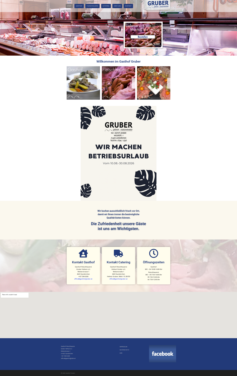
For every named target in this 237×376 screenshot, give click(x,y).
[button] (1, 27)
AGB (121, 353)
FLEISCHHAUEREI (92, 6)
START (69, 6)
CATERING (106, 6)
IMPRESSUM (123, 347)
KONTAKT (128, 6)
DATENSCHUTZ (124, 350)
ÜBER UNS (117, 6)
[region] (118, 28)
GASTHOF (79, 6)
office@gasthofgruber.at (83, 279)
